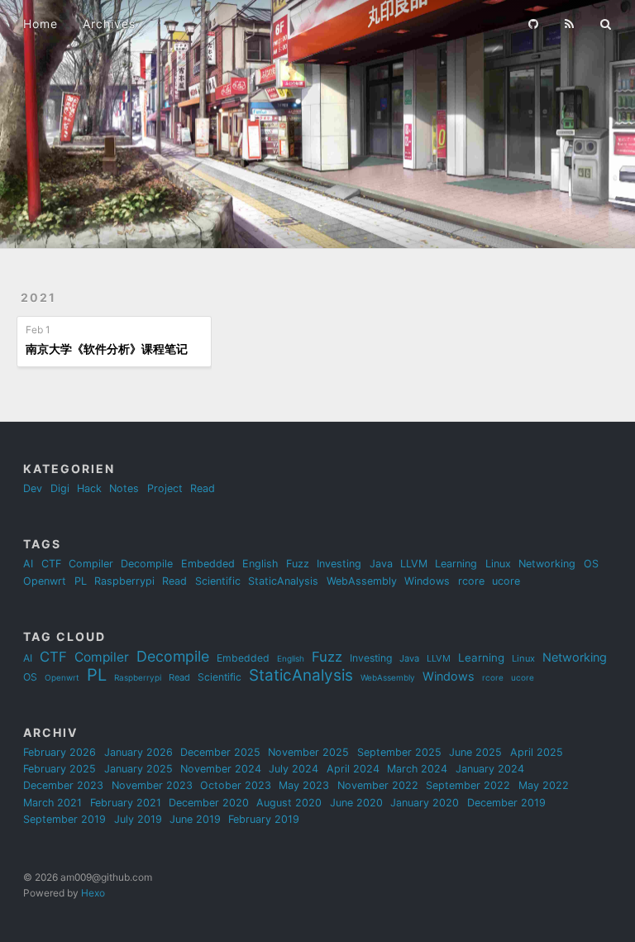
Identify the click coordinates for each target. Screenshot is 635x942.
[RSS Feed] (569, 22)
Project (165, 488)
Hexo (93, 893)
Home (40, 24)
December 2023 (63, 785)
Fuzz (297, 563)
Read (202, 488)
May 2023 (304, 785)
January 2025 (138, 769)
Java (381, 563)
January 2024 (490, 769)
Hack (89, 488)
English (260, 563)
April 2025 (536, 752)
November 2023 (152, 785)
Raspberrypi (124, 581)
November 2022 (377, 785)
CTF (51, 563)
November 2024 (220, 769)
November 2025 (308, 752)
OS (591, 563)
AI (28, 563)
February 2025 (59, 769)
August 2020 (289, 802)
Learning (456, 563)
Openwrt (44, 581)
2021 (38, 297)
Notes (124, 488)
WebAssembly (362, 581)
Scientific (218, 581)
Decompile (147, 563)
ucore (506, 581)
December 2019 (506, 802)
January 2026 (138, 752)
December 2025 (220, 752)
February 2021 (125, 802)
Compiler (91, 563)
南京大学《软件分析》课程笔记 (107, 349)
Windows (427, 581)
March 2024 (417, 769)
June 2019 (195, 819)
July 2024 (293, 769)
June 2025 (475, 752)
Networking (546, 563)
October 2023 (235, 785)
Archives (109, 24)
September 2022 (468, 785)
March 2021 (52, 802)
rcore (471, 581)
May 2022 (543, 785)
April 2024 (353, 769)
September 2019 (64, 819)
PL (80, 581)
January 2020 (424, 802)
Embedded (208, 563)
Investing (339, 563)
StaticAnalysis (283, 581)
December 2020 (209, 802)
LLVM (413, 563)
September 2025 (399, 752)
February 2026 (59, 752)
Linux (498, 563)
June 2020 (356, 802)
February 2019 (263, 819)
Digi (59, 488)
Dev (32, 488)
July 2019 (138, 819)
